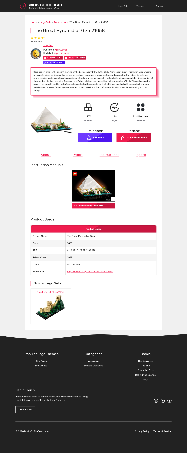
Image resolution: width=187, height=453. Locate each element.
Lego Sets (123, 6)
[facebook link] (169, 401)
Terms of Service (162, 431)
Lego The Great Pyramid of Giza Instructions (90, 271)
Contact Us (25, 409)
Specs (141, 155)
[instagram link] (156, 401)
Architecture (61, 22)
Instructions (109, 155)
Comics (159, 6)
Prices (78, 155)
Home (34, 22)
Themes (140, 6)
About (46, 155)
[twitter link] (163, 401)
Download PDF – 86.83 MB (90, 206)
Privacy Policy (142, 431)
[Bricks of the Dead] (41, 6)
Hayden (48, 45)
